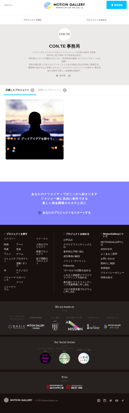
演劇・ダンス (21, 264)
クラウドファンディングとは (77, 245)
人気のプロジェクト (42, 245)
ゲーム (19, 253)
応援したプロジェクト (19, 89)
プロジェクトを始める (96, 19)
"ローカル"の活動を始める (77, 270)
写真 (6, 249)
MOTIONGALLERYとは (112, 243)
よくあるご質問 (109, 253)
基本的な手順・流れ (73, 251)
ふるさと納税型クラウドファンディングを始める (77, 276)
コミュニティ (10, 260)
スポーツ (21, 277)
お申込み (68, 239)
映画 (6, 244)
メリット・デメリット (74, 261)
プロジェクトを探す (32, 19)
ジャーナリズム (10, 288)
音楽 (18, 249)
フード (19, 282)
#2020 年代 (106, 249)
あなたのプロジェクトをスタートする (67, 212)
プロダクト (22, 258)
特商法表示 (106, 277)
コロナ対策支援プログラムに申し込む (77, 290)
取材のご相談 (108, 263)
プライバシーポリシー (112, 272)
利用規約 (105, 268)
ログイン (8, 4)
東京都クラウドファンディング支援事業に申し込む (77, 283)
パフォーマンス (10, 278)
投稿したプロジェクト (51, 89)
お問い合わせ (108, 258)
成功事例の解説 (71, 256)
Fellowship (68, 265)
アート (19, 244)
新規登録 (118, 4)
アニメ (7, 253)
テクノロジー (22, 271)
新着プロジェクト (42, 252)
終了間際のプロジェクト (42, 261)
